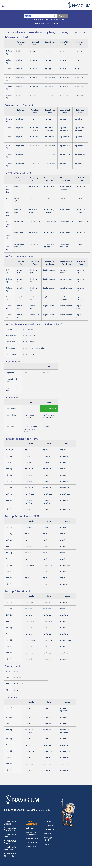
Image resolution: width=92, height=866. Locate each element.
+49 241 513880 (16, 810)
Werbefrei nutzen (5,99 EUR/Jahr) (46, 23)
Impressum (48, 826)
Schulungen (31, 828)
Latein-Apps (31, 843)
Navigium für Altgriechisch (10, 855)
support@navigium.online (38, 810)
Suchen (62, 16)
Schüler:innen (32, 838)
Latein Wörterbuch (31, 822)
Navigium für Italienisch (10, 848)
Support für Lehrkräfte (31, 833)
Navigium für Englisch (10, 822)
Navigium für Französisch (10, 829)
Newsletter (31, 847)
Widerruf (47, 834)
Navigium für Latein (10, 835)
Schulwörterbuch (56, 20)
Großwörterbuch (37, 20)
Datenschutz (49, 830)
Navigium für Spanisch (10, 842)
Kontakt (47, 821)
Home (46, 844)
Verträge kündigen (47, 839)
